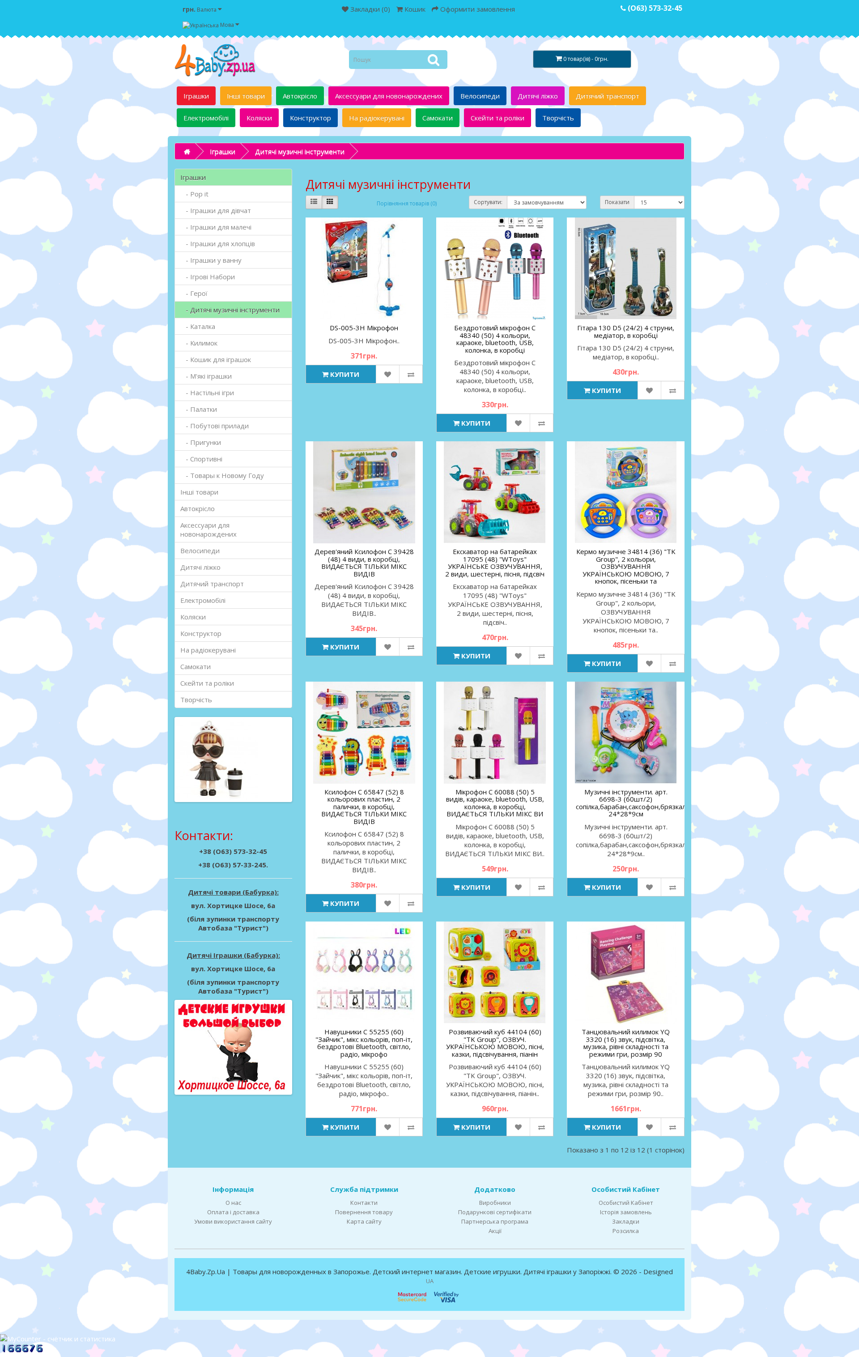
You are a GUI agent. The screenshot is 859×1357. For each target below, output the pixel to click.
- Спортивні (201, 458)
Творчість (558, 117)
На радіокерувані (376, 117)
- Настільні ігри (207, 392)
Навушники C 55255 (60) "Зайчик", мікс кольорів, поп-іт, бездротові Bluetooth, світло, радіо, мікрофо (363, 1042)
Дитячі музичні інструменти (299, 151)
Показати (617, 202)
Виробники (495, 1203)
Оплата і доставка (233, 1212)
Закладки (625, 1221)
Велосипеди (480, 95)
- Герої (194, 293)
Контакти (364, 1203)
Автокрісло (300, 95)
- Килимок (198, 342)
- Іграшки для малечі (215, 226)
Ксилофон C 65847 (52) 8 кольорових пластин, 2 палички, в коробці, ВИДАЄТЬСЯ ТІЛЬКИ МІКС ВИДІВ (364, 806)
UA (430, 1281)
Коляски (259, 117)
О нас (233, 1203)
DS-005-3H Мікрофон (364, 327)
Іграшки (196, 95)
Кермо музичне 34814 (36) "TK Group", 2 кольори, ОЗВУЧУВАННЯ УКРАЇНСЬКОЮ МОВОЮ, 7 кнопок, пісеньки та (626, 566)
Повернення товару (364, 1212)
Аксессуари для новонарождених (388, 95)
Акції (495, 1231)
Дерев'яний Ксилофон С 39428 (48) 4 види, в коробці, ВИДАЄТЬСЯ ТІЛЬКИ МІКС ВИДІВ (364, 562)
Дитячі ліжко (538, 95)
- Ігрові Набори (207, 276)
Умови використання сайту (233, 1221)
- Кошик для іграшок (215, 359)
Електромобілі (206, 117)
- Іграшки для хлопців (217, 243)
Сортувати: (488, 202)
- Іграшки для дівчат (215, 210)
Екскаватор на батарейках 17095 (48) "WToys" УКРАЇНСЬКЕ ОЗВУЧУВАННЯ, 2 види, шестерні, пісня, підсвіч (494, 562)
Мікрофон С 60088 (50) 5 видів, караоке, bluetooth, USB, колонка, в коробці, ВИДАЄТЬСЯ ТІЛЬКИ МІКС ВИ (495, 803)
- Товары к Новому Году (222, 475)
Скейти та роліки (497, 117)
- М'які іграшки (206, 375)
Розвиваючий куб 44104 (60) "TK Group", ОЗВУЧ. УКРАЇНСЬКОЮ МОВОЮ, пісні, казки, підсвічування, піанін (495, 1042)
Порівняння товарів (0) (407, 203)
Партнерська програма (494, 1221)
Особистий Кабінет (626, 1203)
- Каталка (197, 326)
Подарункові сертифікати (495, 1212)
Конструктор (310, 117)
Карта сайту (364, 1221)
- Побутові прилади (214, 425)
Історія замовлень (626, 1212)
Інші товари (246, 95)
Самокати (437, 117)
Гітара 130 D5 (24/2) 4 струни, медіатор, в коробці (625, 331)
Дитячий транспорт (607, 95)
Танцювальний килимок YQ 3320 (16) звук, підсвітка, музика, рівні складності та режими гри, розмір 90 (626, 1042)
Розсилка (625, 1231)
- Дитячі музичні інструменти (230, 309)
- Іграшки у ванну (211, 260)
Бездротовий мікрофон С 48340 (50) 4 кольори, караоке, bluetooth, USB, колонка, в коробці (495, 338)
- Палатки (198, 409)
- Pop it (194, 193)
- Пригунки (200, 442)
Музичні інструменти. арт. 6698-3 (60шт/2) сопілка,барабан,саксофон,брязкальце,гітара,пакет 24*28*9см (657, 803)
